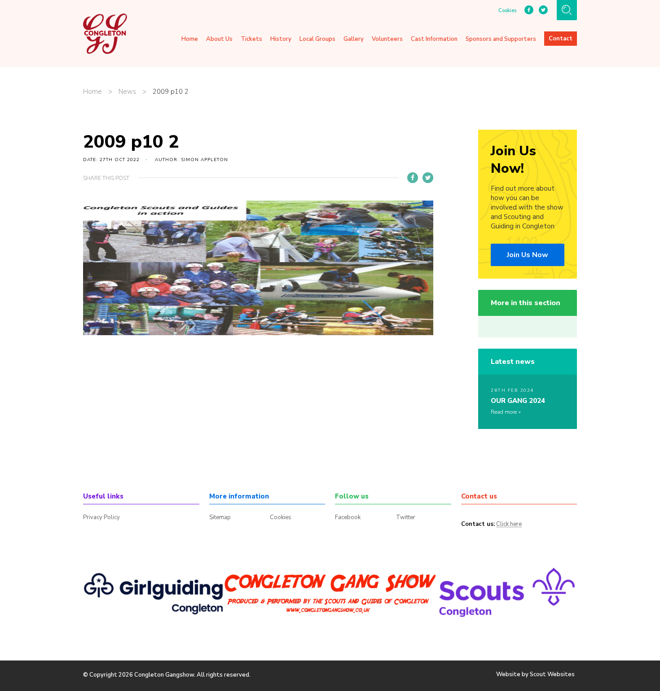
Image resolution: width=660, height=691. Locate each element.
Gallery (353, 39)
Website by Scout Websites (535, 674)
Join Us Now (527, 255)
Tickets (251, 39)
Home (189, 39)
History (280, 39)
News (127, 92)
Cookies (507, 11)
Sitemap (220, 517)
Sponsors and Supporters (501, 39)
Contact (560, 39)
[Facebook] (412, 177)
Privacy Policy (101, 517)
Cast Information (434, 39)
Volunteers (387, 39)
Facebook (348, 517)
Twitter (405, 517)
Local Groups (317, 39)
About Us (219, 39)
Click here (509, 524)
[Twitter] (427, 177)
